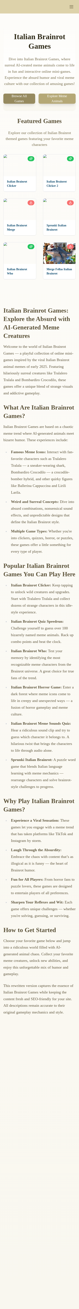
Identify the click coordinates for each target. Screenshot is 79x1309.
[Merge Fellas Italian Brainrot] (59, 253)
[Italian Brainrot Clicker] (20, 165)
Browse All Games (19, 98)
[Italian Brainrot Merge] (20, 209)
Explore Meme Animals (57, 98)
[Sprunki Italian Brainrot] (59, 209)
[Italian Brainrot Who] (20, 253)
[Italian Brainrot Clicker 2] (59, 165)
